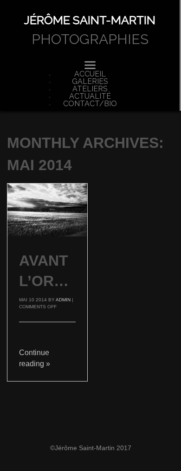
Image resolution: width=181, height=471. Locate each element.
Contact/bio (90, 104)
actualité (90, 96)
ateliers (90, 89)
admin (63, 299)
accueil (90, 74)
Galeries (90, 81)
